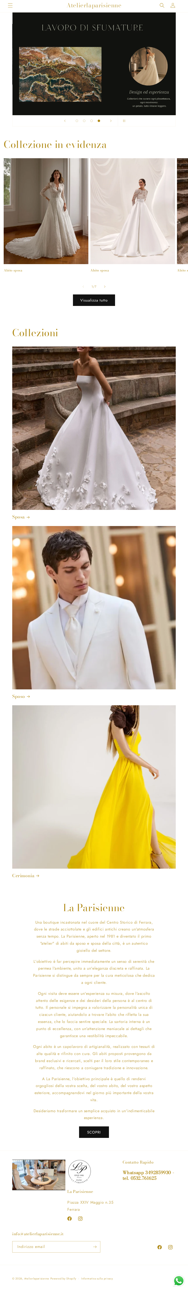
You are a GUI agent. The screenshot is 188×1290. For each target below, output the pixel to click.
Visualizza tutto (94, 300)
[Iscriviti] (94, 1247)
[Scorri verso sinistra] (83, 286)
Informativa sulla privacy (97, 1278)
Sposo (18, 696)
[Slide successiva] (111, 120)
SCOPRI (94, 1132)
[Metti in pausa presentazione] (123, 120)
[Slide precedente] (64, 120)
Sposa (18, 517)
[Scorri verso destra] (104, 286)
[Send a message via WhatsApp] (179, 1281)
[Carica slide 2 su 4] (84, 120)
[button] (10, 5)
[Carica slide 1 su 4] (77, 120)
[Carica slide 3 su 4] (91, 120)
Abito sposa (13, 270)
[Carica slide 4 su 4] (99, 120)
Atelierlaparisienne (36, 1278)
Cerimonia (23, 875)
